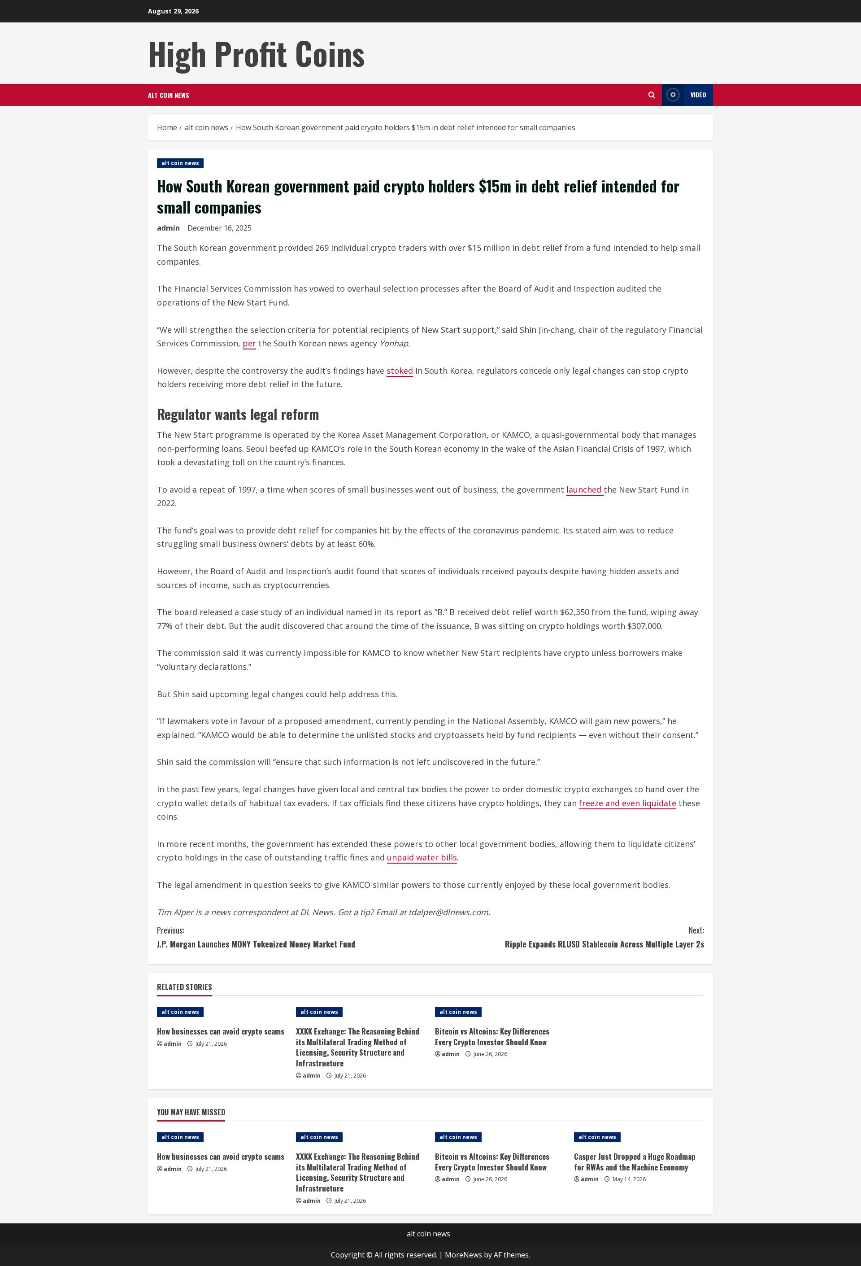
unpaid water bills (422, 857)
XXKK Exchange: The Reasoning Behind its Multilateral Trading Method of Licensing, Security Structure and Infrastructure (357, 1047)
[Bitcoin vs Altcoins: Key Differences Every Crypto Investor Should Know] (500, 1012)
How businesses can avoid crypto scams (220, 1031)
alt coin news (168, 95)
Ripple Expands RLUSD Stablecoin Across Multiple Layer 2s (604, 937)
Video (698, 94)
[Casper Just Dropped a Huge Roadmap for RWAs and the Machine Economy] (639, 1137)
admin (168, 228)
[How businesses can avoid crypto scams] (222, 1012)
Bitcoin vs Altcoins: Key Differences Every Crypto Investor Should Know (492, 1037)
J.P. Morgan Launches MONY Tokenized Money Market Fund (256, 937)
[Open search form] (651, 95)
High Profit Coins (256, 53)
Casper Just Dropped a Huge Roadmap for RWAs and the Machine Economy (635, 1162)
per (249, 343)
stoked (400, 370)
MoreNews (463, 1255)
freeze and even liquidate (627, 803)
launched (585, 489)
